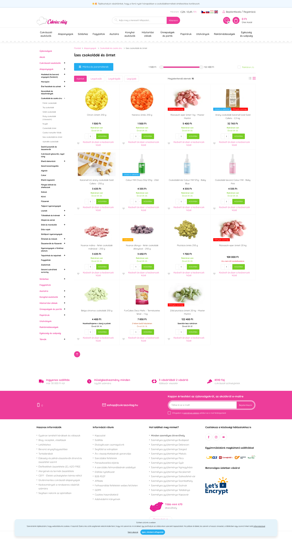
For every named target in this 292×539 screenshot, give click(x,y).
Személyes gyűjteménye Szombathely (172, 480)
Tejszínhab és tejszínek (51, 255)
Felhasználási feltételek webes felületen (116, 485)
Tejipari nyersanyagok (51, 206)
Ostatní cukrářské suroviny (49, 270)
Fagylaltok (46, 260)
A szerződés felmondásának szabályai (115, 467)
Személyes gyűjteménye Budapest (170, 440)
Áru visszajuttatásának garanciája (113, 453)
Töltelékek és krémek (50, 215)
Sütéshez (44, 279)
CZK (183, 11)
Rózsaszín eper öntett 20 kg (233, 245)
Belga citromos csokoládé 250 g (96, 310)
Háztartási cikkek (48, 303)
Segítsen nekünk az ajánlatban (54, 493)
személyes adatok (191, 413)
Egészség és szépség (50, 333)
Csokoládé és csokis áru (51, 98)
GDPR (98, 489)
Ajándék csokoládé (50, 141)
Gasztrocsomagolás (50, 166)
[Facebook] (208, 437)
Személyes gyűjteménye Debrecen (170, 444)
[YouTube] (223, 437)
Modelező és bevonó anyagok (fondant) (50, 75)
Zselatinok (45, 265)
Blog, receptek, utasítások (52, 440)
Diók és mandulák (49, 225)
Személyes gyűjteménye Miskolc (168, 453)
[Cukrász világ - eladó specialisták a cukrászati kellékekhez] (51, 21)
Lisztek (44, 211)
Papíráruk (45, 315)
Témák (43, 339)
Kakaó (44, 192)
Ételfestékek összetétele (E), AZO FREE (59, 466)
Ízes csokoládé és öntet (52, 137)
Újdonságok (46, 51)
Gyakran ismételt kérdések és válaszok (59, 435)
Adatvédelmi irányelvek (107, 499)
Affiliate (99, 480)
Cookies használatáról (106, 494)
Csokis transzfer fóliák (52, 132)
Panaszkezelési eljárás (107, 462)
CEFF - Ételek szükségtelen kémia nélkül (60, 475)
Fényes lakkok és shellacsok (48, 186)
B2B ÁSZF (100, 476)
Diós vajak (45, 229)
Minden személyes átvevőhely (168, 435)
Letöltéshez (44, 444)
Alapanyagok (46, 69)
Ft (195, 11)
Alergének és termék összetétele (56, 471)
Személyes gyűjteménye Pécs (167, 458)
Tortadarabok (45, 453)
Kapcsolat (100, 435)
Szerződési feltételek (106, 458)
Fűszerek (45, 201)
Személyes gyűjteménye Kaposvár (170, 494)
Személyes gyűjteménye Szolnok (169, 485)
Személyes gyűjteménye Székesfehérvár (173, 476)
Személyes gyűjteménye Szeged (169, 449)
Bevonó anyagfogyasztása (52, 449)
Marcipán (45, 82)
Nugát (45, 124)
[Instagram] (216, 437)
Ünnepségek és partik (51, 309)
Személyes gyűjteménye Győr (167, 462)
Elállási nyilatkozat (105, 471)
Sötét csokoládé (49, 112)
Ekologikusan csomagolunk (109, 444)
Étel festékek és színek (51, 86)
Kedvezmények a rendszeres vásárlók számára (58, 486)
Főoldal (77, 48)
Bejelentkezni (245, 405)
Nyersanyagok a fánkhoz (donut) (52, 249)
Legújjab (131, 78)
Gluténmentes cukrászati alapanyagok (59, 480)
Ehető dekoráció (48, 161)
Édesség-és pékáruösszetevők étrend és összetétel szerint (60, 460)
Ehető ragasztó (48, 180)
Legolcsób (96, 78)
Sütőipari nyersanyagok (51, 234)
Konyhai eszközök (49, 297)
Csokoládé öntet (49, 128)
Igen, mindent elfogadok (152, 532)
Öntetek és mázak (49, 239)
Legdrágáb (114, 78)
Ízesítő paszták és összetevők (49, 148)
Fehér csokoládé (50, 103)
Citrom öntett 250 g (96, 114)
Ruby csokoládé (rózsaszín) (49, 117)
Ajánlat (80, 78)
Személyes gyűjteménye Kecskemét (171, 471)
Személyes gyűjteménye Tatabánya (170, 489)
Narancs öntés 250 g (142, 114)
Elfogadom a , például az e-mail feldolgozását (199, 413)
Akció (42, 57)
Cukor (43, 175)
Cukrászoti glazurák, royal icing (52, 155)
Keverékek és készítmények (47, 92)
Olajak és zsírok (48, 220)
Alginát (44, 171)
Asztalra (44, 291)
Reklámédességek (49, 327)
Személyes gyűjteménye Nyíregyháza (171, 467)
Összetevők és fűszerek (51, 243)
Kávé (43, 196)
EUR (189, 11)
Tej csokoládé (48, 107)
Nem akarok (133, 532)
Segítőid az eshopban (106, 449)
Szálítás (99, 440)
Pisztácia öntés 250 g (187, 245)
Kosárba (102, 136)
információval (259, 526)
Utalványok (46, 321)
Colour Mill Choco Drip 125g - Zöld (142, 180)
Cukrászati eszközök (50, 63)
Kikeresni (173, 20)
